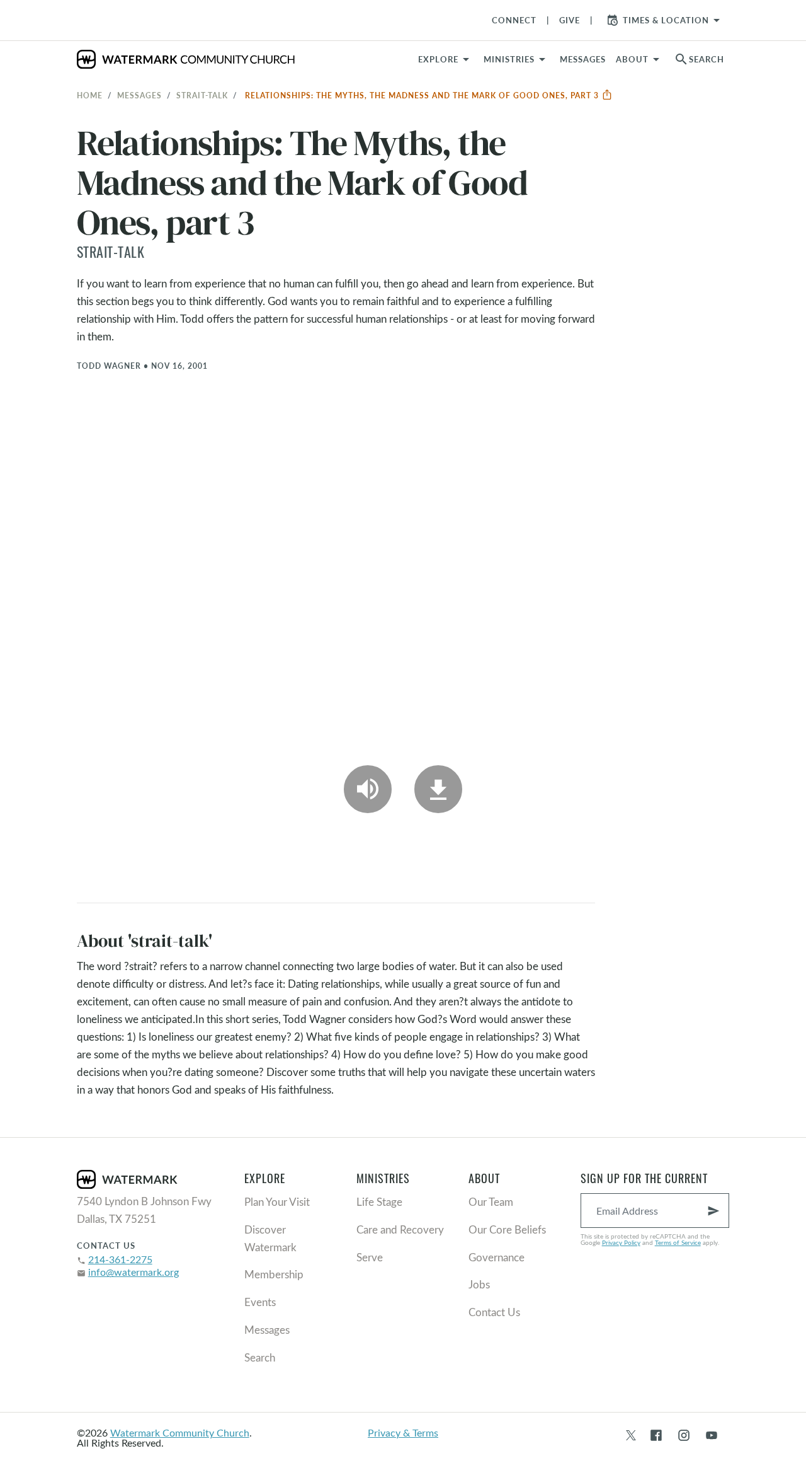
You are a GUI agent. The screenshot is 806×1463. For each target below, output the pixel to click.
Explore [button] (438, 59)
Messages (139, 95)
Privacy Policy (621, 1242)
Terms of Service (678, 1242)
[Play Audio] (367, 789)
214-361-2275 (120, 1259)
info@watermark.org (133, 1271)
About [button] (632, 59)
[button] (517, 59)
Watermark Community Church (179, 1432)
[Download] (438, 789)
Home (90, 95)
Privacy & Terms (403, 1432)
